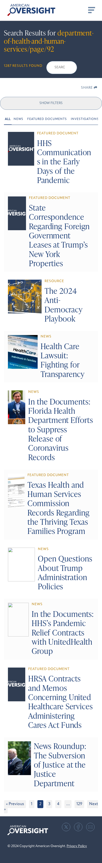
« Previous (15, 804)
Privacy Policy (77, 846)
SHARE (87, 87)
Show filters (51, 103)
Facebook (78, 827)
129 (79, 804)
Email (90, 827)
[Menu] (91, 10)
